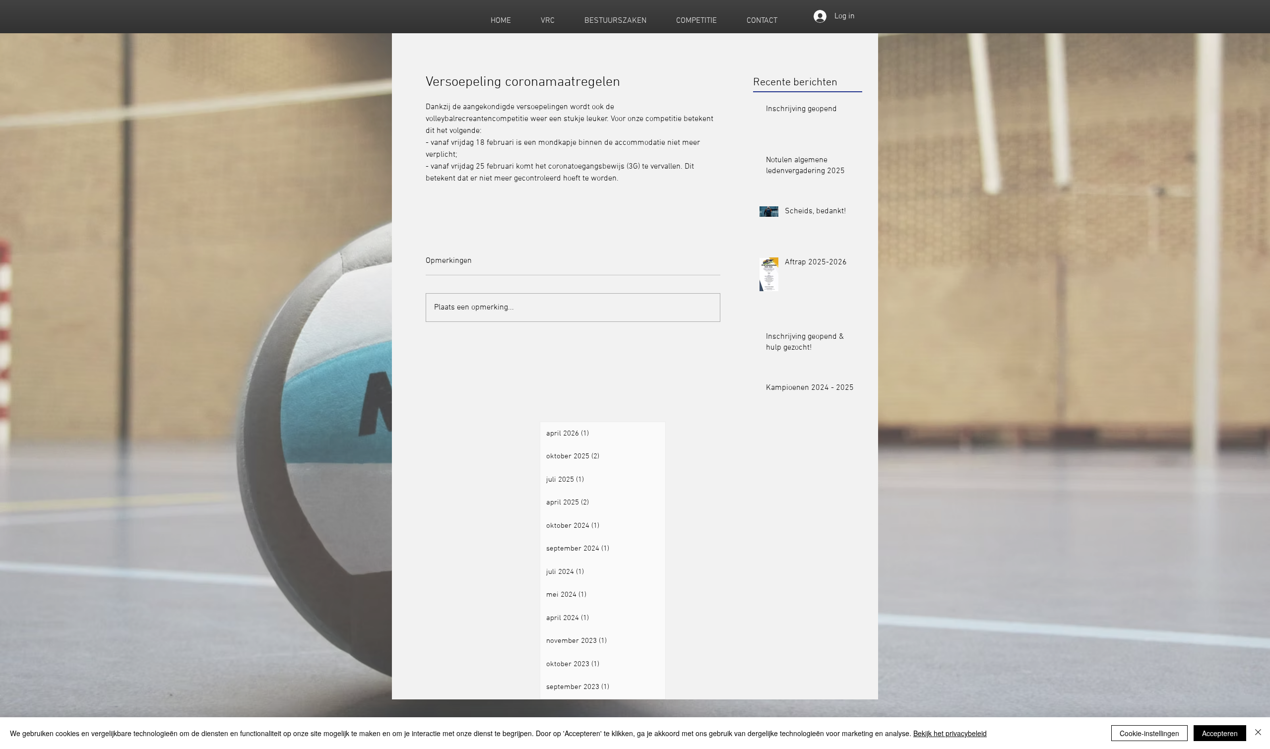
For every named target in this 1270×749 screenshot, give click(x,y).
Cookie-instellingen (1149, 733)
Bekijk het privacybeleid (950, 733)
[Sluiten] (1258, 733)
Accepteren (1220, 733)
